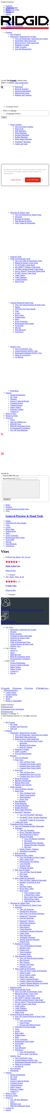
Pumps (17, 307)
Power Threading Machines (30, 832)
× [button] (1, 718)
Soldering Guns (25, 967)
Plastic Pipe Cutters (27, 977)
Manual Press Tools (22, 783)
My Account (10, 22)
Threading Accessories (28, 851)
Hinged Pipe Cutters (31, 899)
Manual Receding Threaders (34, 845)
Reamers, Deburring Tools (29, 985)
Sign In (13, 673)
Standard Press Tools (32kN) (30, 766)
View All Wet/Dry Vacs (23, 349)
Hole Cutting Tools (27, 859)
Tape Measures (20, 330)
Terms (8, 699)
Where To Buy (11, 414)
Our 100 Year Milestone (19, 430)
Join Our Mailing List (18, 422)
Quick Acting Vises (13, 566)
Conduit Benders (21, 279)
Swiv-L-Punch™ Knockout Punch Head (30, 271)
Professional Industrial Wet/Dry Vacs (28, 353)
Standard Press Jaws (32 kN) (30, 774)
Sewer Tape (24, 799)
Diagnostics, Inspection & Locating (23, 630)
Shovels (18, 328)
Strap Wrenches (25, 935)
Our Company (11, 648)
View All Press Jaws (27, 772)
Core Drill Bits (25, 864)
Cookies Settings (16, 179)
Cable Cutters (20, 275)
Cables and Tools (21, 144)
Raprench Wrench (27, 921)
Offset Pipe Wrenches (27, 923)
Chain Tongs (24, 933)
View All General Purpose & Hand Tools (30, 305)
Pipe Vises (23, 874)
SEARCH (7, 499)
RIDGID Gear (15, 424)
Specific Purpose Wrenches (30, 940)
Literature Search (16, 403)
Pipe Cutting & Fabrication (25, 878)
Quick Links (10, 661)
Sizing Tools (19, 282)
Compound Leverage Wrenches (31, 931)
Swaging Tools (25, 954)
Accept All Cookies (33, 180)
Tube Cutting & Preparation (25, 223)
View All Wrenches (27, 909)
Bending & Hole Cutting (24, 855)
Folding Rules (20, 317)
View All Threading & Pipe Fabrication (29, 826)
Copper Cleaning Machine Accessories (34, 983)
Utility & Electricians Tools (20, 259)
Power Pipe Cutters (27, 889)
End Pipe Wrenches (27, 918)
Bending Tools (25, 948)
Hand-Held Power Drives (29, 835)
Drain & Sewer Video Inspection (27, 739)
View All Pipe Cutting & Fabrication (33, 880)
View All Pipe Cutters (32, 893)
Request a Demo (12, 416)
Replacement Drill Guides (24, 323)
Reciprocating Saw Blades (29, 862)
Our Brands (10, 12)
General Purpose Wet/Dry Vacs (26, 351)
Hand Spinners (25, 797)
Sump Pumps (24, 1023)
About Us (9, 418)
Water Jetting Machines (23, 139)
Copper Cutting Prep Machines (31, 981)
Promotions (14, 391)
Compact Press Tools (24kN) (30, 768)
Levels (17, 313)
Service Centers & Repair (19, 401)
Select (4, 117)
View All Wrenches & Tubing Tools (28, 215)
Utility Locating (21, 751)
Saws (21, 884)
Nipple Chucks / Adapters (29, 849)
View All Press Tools (27, 762)
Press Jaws (19, 770)
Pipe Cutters (24, 891)
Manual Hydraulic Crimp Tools (26, 263)
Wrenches (18, 217)
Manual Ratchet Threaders (34, 843)
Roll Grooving (20, 853)
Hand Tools (19, 129)
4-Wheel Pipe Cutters (32, 895)
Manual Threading (26, 837)
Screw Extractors (21, 321)
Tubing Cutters (25, 973)
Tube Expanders (26, 952)
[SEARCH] (21, 489)
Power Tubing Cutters (28, 975)
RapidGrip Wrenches (28, 916)
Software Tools (15, 257)
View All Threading (27, 830)
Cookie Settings (11, 695)
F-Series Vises (11, 586)
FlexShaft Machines (23, 142)
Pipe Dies (27, 847)
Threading (18, 828)
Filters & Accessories (22, 355)
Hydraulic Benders (26, 868)
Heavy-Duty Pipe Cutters (33, 897)
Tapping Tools (25, 866)
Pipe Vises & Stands (22, 870)
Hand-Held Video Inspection (25, 737)
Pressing (13, 632)
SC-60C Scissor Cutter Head (25, 273)
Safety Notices (15, 407)
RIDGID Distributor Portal (20, 426)
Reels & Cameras (26, 747)
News (12, 420)
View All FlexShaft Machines (31, 815)
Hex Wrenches (25, 925)
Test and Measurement (23, 754)
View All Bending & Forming (31, 946)
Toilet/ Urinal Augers (27, 795)
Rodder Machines (21, 137)
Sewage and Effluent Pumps (30, 1025)
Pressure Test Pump (27, 964)
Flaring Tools (24, 950)
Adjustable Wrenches (27, 937)
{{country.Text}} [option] (12, 107)
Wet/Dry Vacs (15, 347)
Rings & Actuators (21, 779)
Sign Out (9, 28)
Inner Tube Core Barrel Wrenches (32, 914)
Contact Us (14, 412)
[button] (25, 2)
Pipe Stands (24, 876)
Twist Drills (19, 326)
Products (9, 731)
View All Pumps (26, 1021)
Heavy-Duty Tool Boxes (29, 1054)
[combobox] (11, 85)
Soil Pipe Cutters (26, 887)
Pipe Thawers (25, 962)
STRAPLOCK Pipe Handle (25, 309)
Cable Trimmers (21, 277)
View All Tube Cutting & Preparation (33, 971)
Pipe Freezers (24, 960)
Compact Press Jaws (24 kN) (30, 776)
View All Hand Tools (27, 793)
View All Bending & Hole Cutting (32, 857)
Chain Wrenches (26, 929)
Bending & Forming (22, 219)
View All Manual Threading (34, 839)
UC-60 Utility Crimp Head (25, 265)
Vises (17, 311)
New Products (15, 1068)
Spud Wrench (25, 927)
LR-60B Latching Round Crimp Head (29, 269)
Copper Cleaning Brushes (29, 979)
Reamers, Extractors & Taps (30, 882)
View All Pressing (21, 758)
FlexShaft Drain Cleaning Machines (33, 817)
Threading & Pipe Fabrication (21, 636)
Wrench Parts (24, 942)
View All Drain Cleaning (24, 127)
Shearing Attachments (23, 781)
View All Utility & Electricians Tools (28, 261)
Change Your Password (14, 26)
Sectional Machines (22, 135)
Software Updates (16, 409)
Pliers (17, 319)
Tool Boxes (19, 332)
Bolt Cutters (19, 315)
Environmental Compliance (20, 428)
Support (8, 393)
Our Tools (9, 628)
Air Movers (19, 357)
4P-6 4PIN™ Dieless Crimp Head (27, 267)
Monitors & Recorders (28, 745)
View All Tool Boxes (27, 1052)
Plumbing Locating (22, 749)
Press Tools (19, 760)
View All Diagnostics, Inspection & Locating (31, 735)
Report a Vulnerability (14, 701)
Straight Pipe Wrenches (28, 911)
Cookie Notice (11, 692)
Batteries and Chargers (23, 785)
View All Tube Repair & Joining (31, 958)
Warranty (13, 399)
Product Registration (17, 395)
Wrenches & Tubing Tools (20, 213)
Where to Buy (11, 571)
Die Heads (28, 841)
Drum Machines (21, 133)
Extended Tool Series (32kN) (30, 764)
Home (8, 505)
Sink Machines (20, 131)
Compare (11, 575)
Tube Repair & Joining (23, 221)
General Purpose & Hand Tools (21, 303)
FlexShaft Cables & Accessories (32, 820)
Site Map (9, 697)
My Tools (9, 24)
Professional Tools (12, 10)
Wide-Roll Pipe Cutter (32, 901)
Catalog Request (16, 405)
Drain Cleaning (16, 125)
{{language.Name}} (13, 114)
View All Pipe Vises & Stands (31, 872)
